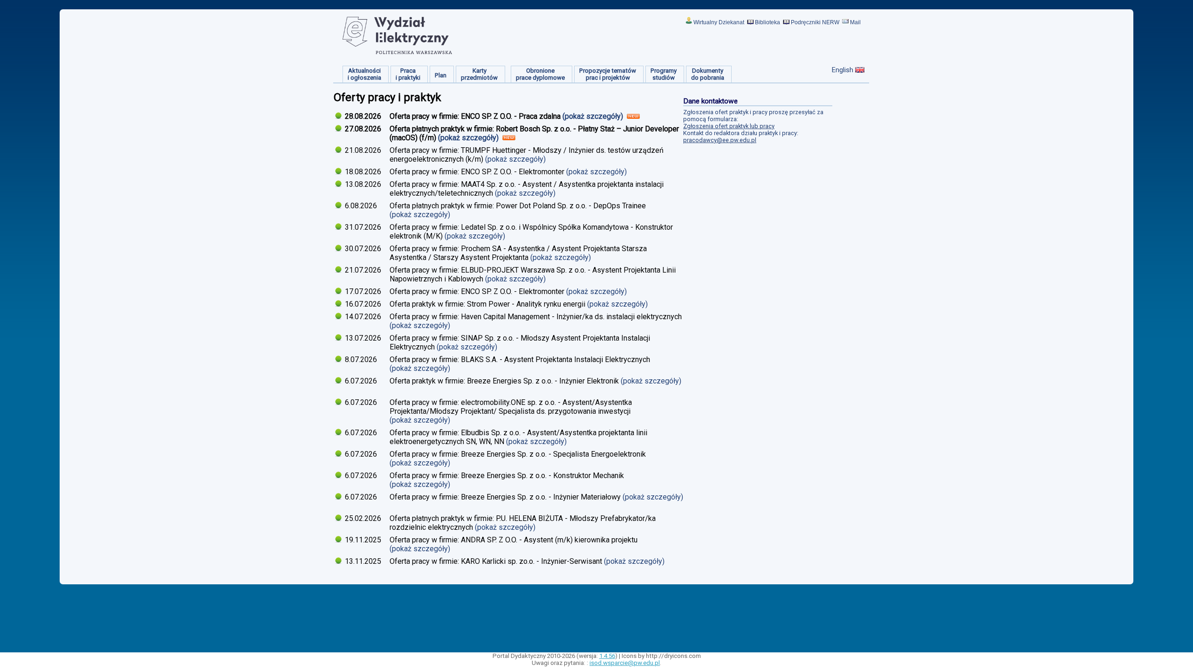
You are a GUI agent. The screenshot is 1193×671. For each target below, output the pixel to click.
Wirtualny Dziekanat (718, 22)
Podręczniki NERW (815, 22)
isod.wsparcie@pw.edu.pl (625, 662)
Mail (855, 22)
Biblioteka (767, 22)
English (842, 70)
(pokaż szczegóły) (593, 116)
